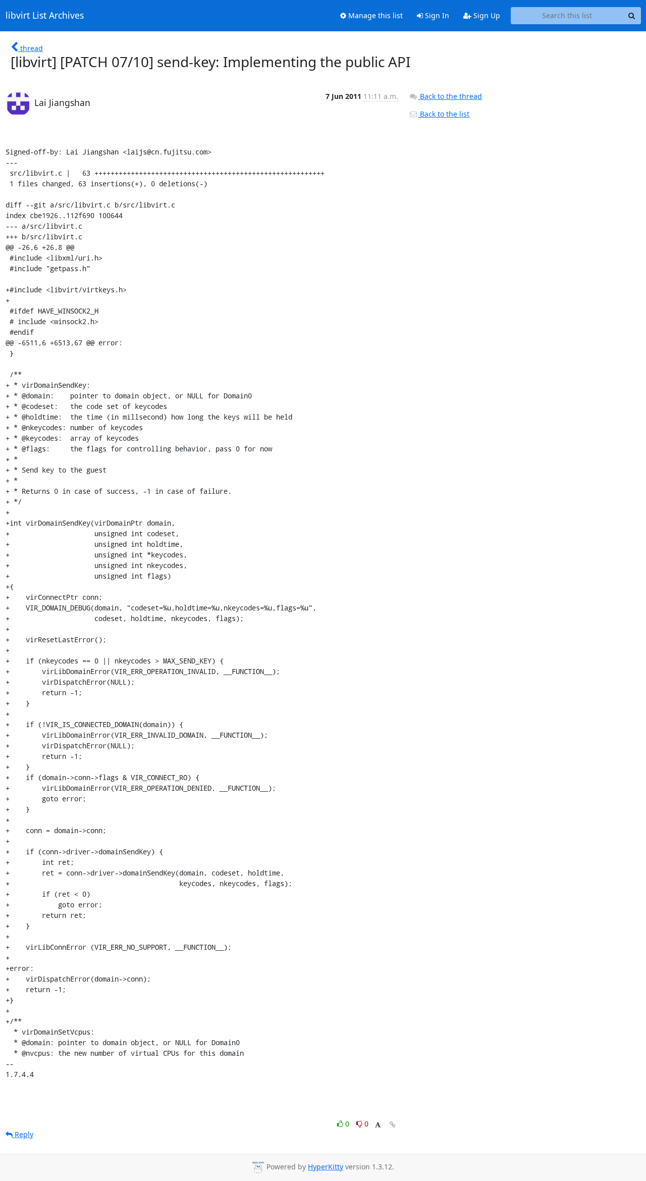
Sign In (436, 15)
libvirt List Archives (45, 16)
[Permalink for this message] (392, 1125)
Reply (23, 1134)
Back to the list (443, 114)
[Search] (632, 15)
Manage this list (374, 15)
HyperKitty (325, 1166)
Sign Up (485, 15)
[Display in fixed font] (378, 1125)
